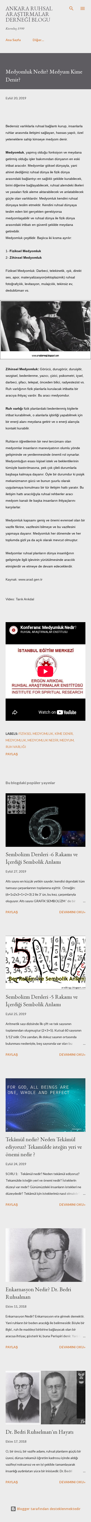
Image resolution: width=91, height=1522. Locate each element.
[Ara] (71, 8)
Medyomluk (16, 740)
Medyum (67, 740)
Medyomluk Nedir (43, 740)
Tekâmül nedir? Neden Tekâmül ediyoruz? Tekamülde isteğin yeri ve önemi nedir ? (44, 1147)
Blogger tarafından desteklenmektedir (48, 1509)
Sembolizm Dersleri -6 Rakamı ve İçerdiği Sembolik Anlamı (42, 858)
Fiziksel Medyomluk (36, 734)
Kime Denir (64, 734)
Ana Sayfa (13, 40)
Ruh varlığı (16, 747)
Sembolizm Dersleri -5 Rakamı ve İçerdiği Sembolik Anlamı (42, 1000)
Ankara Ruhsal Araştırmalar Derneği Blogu (29, 14)
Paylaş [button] (12, 754)
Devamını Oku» (72, 912)
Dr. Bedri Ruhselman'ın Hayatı (40, 1431)
